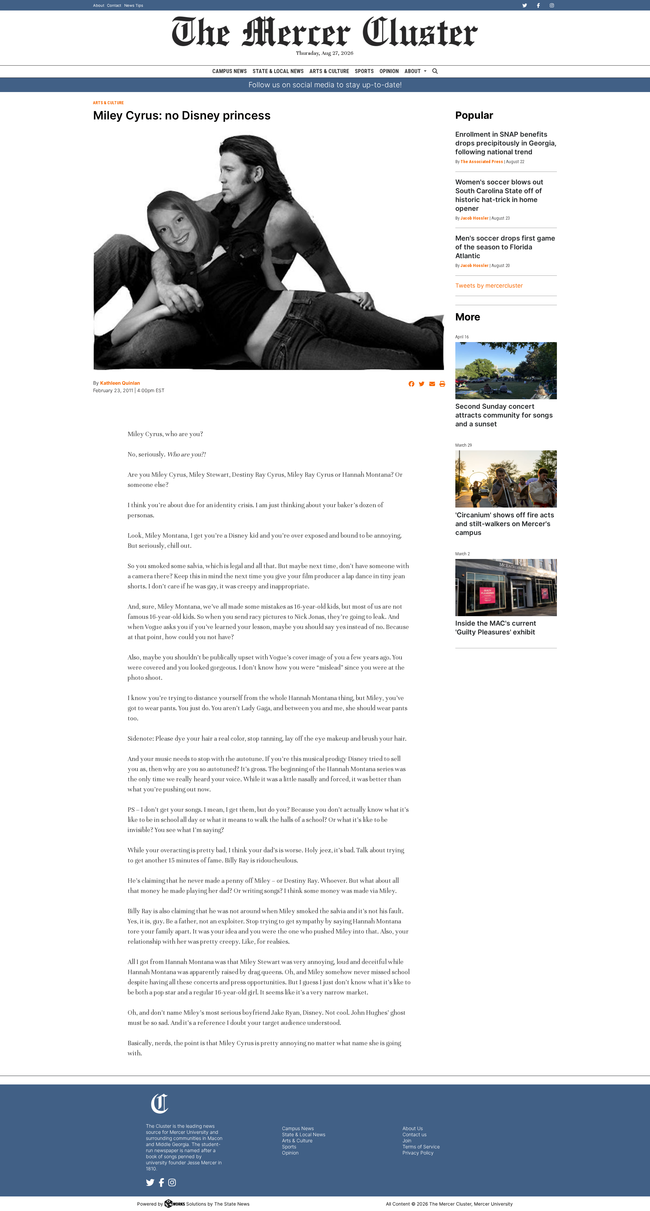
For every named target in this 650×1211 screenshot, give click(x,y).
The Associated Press (481, 161)
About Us (413, 1128)
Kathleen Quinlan (120, 383)
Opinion (389, 71)
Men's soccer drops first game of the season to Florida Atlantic (505, 247)
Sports (364, 71)
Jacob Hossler (474, 218)
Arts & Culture (329, 71)
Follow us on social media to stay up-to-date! (325, 84)
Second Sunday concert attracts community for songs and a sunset (504, 415)
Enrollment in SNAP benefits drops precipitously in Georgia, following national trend (506, 143)
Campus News (229, 71)
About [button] (413, 71)
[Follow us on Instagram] (172, 1184)
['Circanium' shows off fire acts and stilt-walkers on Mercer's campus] (506, 479)
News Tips (133, 5)
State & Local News (278, 71)
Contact (114, 5)
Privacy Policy (418, 1153)
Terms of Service (421, 1146)
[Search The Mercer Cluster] (434, 71)
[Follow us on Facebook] (161, 1184)
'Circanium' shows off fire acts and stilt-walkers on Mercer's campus (504, 524)
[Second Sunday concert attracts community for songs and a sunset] (506, 370)
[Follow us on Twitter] (150, 1184)
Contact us (415, 1134)
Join (407, 1140)
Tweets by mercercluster (489, 285)
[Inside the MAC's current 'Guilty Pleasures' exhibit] (506, 587)
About (98, 5)
